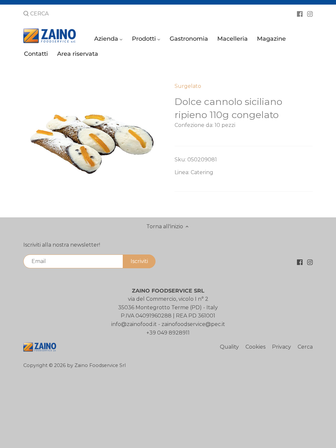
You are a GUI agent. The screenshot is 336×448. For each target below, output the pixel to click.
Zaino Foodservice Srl (100, 365)
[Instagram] (310, 13)
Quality (229, 347)
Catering (202, 172)
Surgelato (188, 86)
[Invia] (26, 14)
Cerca (305, 347)
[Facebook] (300, 13)
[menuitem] (109, 40)
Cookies (255, 347)
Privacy (281, 347)
